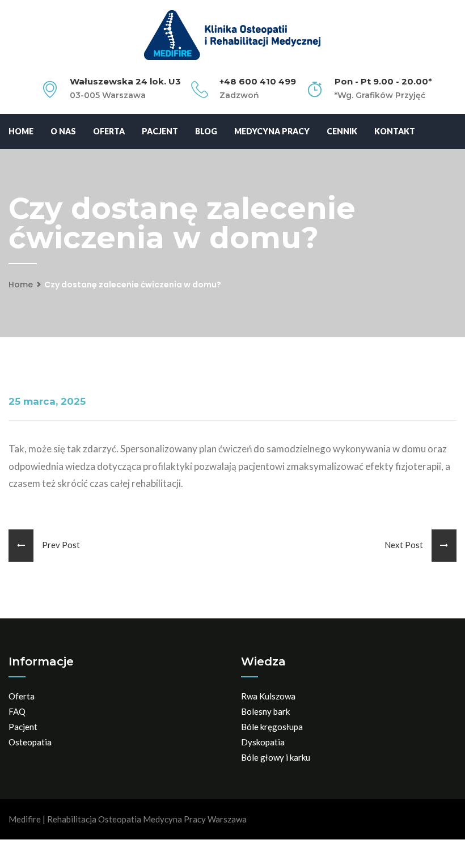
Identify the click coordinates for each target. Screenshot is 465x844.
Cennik (342, 131)
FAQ (17, 711)
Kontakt (394, 131)
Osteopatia (30, 742)
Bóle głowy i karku (275, 757)
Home (21, 131)
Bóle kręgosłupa (272, 727)
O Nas (63, 131)
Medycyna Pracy (272, 131)
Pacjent (160, 131)
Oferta (109, 131)
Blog (206, 131)
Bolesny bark (265, 711)
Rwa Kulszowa (268, 696)
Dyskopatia (263, 742)
